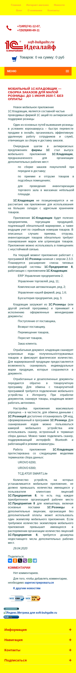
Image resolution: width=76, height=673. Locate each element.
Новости (59, 5)
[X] (20, 560)
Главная (16, 5)
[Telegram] (35, 560)
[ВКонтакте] (10, 560)
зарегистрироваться (39, 582)
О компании (35, 10)
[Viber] (25, 560)
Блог (19, 10)
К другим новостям (26, 588)
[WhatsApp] (30, 560)
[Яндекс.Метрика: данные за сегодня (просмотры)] (30, 613)
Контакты (53, 10)
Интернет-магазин (37, 5)
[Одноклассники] (15, 560)
